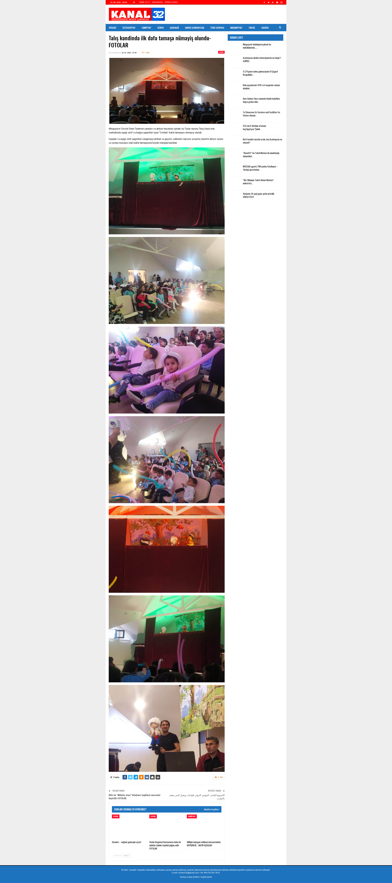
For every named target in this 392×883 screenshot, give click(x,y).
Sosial (221, 52)
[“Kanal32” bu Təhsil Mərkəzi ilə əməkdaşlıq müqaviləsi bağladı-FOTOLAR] (234, 156)
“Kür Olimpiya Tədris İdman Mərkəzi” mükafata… (258, 181)
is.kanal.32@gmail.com (188, 873)
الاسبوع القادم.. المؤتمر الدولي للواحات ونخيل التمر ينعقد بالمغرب (197, 796)
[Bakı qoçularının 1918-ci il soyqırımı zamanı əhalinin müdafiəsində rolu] (234, 88)
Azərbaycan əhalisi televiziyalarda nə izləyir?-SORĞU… (262, 59)
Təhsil (252, 27)
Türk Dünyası (217, 27)
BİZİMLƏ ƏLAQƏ (171, 2)
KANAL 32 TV (144, 2)
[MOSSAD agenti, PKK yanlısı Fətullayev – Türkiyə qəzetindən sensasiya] (234, 170)
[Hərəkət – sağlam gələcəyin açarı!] (129, 827)
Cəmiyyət (146, 27)
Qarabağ (174, 27)
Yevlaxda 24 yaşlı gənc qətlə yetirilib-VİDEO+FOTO (259, 195)
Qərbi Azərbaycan (194, 27)
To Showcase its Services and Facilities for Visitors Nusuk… (261, 113)
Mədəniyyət (236, 27)
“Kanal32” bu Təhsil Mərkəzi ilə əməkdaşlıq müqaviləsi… (261, 154)
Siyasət (113, 27)
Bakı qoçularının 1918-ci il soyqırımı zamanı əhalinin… (261, 86)
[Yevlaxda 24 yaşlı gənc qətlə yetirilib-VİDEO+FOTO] (234, 197)
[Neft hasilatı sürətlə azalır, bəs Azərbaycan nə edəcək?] (234, 142)
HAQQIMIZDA (157, 2)
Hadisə (264, 27)
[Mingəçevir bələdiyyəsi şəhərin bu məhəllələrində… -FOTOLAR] (234, 48)
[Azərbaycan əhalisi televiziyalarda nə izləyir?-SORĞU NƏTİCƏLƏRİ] (234, 61)
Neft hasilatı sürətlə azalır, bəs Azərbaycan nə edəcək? (262, 141)
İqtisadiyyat (129, 27)
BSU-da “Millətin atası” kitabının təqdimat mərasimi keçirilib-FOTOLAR (134, 796)
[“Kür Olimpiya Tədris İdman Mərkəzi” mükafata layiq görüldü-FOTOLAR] (234, 183)
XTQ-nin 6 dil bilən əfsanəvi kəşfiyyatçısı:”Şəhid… (254, 127)
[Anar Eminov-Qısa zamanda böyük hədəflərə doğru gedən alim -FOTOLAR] (234, 102)
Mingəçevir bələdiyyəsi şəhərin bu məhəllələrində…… (257, 46)
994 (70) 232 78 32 (212, 873)
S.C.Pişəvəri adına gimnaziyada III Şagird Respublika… (260, 73)
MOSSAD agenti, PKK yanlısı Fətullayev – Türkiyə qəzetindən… (260, 168)
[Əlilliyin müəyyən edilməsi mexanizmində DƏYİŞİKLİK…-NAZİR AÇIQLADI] (204, 827)
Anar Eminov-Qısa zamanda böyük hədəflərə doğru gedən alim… (261, 100)
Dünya (160, 27)
